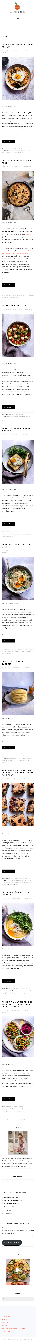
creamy (21, 990)
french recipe (21, 534)
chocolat (14, 294)
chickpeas (29, 1108)
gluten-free (28, 150)
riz (12, 152)
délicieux (4, 534)
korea (7, 152)
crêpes (14, 758)
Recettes (21, 148)
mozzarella (5, 418)
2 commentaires (28, 309)
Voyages (7, 1213)
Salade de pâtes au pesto (17, 306)
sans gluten (20, 152)
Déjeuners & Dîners (14, 148)
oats (8, 651)
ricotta (14, 993)
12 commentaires (28, 778)
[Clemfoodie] (18, 14)
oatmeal (4, 651)
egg (18, 649)
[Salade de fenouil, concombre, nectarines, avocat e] (18, 1270)
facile (19, 150)
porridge (31, 651)
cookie (28, 234)
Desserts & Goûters (14, 292)
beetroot (15, 1108)
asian (9, 150)
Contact (4, 1325)
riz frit (15, 152)
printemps (21, 418)
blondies (24, 880)
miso (32, 649)
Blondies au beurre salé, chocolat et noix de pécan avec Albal (18, 772)
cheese (10, 416)
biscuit (10, 294)
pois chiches (5, 1111)
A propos (5, 1322)
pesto (16, 418)
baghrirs (10, 758)
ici (32, 1083)
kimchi (3, 152)
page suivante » (22, 1119)
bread (13, 533)
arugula (10, 990)
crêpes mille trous (21, 758)
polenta (6, 993)
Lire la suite (8, 141)
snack (14, 297)
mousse (26, 1110)
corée (13, 150)
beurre (9, 533)
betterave (20, 1108)
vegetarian (11, 884)
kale (30, 649)
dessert (8, 295)
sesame (11, 653)
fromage (28, 416)
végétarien (17, 884)
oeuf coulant (15, 651)
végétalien (4, 762)
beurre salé (19, 880)
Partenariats (6, 1316)
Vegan (3, 756)
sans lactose (20, 760)
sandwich (8, 536)
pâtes (13, 418)
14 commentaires (27, 166)
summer (8, 420)
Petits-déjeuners (23, 648)
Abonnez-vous (11, 1243)
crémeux (26, 990)
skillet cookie (8, 297)
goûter (24, 295)
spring (3, 420)
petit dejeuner (9, 760)
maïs (17, 992)
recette (32, 295)
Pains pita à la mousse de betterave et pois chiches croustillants (18, 1004)
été (21, 416)
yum (17, 297)
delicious (9, 534)
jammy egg (25, 649)
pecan (26, 882)
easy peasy (16, 295)
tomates (12, 420)
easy (16, 150)
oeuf (10, 152)
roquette (18, 993)
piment (27, 651)
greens (14, 992)
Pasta (9, 418)
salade (30, 418)
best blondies (11, 880)
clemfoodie (25, 294)
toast (12, 536)
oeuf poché (25, 992)
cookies (4, 295)
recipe (3, 297)
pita (32, 1110)
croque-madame (29, 533)
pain (31, 534)
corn (18, 990)
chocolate (19, 294)
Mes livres (5, 1319)
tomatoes (17, 420)
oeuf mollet (22, 651)
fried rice (23, 150)
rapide (28, 295)
